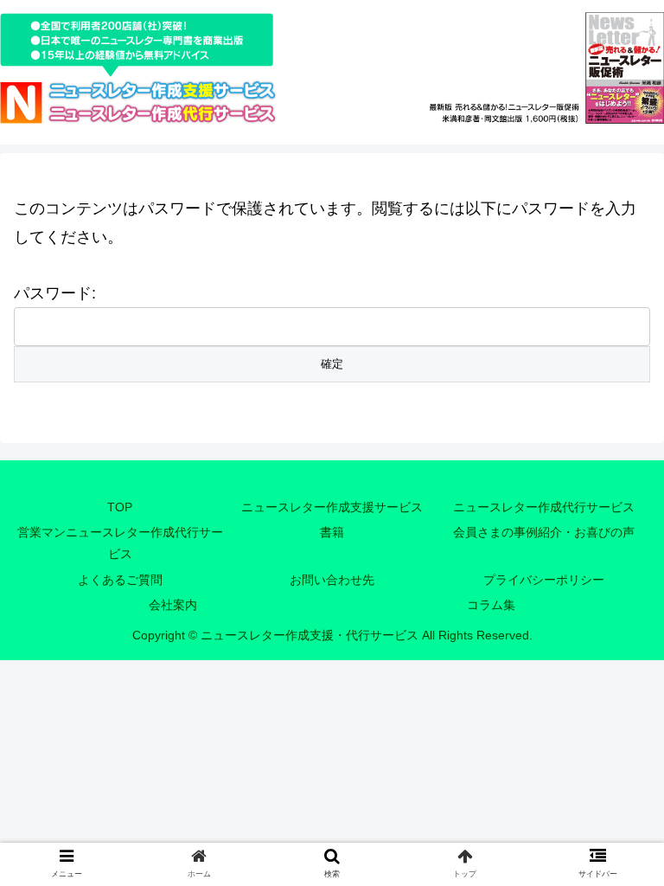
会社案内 (173, 605)
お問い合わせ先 (332, 580)
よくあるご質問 (120, 580)
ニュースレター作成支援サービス (332, 507)
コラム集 (491, 605)
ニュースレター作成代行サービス (544, 507)
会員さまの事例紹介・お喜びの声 (544, 532)
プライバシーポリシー (543, 580)
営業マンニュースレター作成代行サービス (120, 543)
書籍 (332, 532)
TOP (119, 507)
